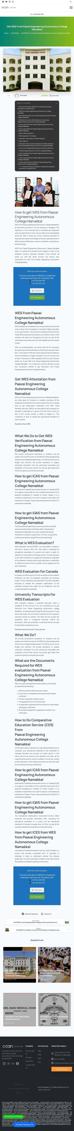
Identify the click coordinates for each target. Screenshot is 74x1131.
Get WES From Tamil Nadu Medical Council (17, 1017)
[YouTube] (6, 2)
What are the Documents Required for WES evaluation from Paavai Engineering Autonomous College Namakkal (35, 144)
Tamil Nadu (15, 33)
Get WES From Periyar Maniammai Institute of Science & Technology (16, 973)
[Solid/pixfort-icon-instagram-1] (4, 1063)
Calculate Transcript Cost (24, 1125)
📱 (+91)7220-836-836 (37, 281)
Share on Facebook (31, 914)
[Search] (70, 2)
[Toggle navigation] (71, 7)
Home (6, 33)
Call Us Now (38, 291)
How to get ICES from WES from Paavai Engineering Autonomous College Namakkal (34, 163)
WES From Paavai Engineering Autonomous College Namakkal (34, 112)
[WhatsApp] (13, 2)
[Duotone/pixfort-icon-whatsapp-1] (8, 1063)
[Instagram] (9, 2)
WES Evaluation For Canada (27, 136)
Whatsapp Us (38, 297)
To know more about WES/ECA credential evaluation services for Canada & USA (35, 107)
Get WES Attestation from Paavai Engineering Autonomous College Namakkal (37, 116)
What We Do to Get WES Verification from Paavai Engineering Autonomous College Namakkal (33, 121)
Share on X (47, 914)
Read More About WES (23, 424)
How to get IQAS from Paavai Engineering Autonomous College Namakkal (35, 130)
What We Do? (23, 141)
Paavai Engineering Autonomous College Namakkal (35, 151)
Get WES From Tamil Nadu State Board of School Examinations (52, 973)
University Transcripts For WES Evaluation (32, 138)
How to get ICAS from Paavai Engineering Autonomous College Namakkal (35, 125)
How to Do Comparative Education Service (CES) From (36, 148)
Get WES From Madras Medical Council (54, 1017)
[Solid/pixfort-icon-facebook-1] (17, 1063)
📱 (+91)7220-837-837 (37, 283)
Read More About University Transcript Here (30, 629)
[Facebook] (3, 2)
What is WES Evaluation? (26, 133)
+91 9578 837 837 (38, 14)
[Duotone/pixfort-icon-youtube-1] (13, 1063)
